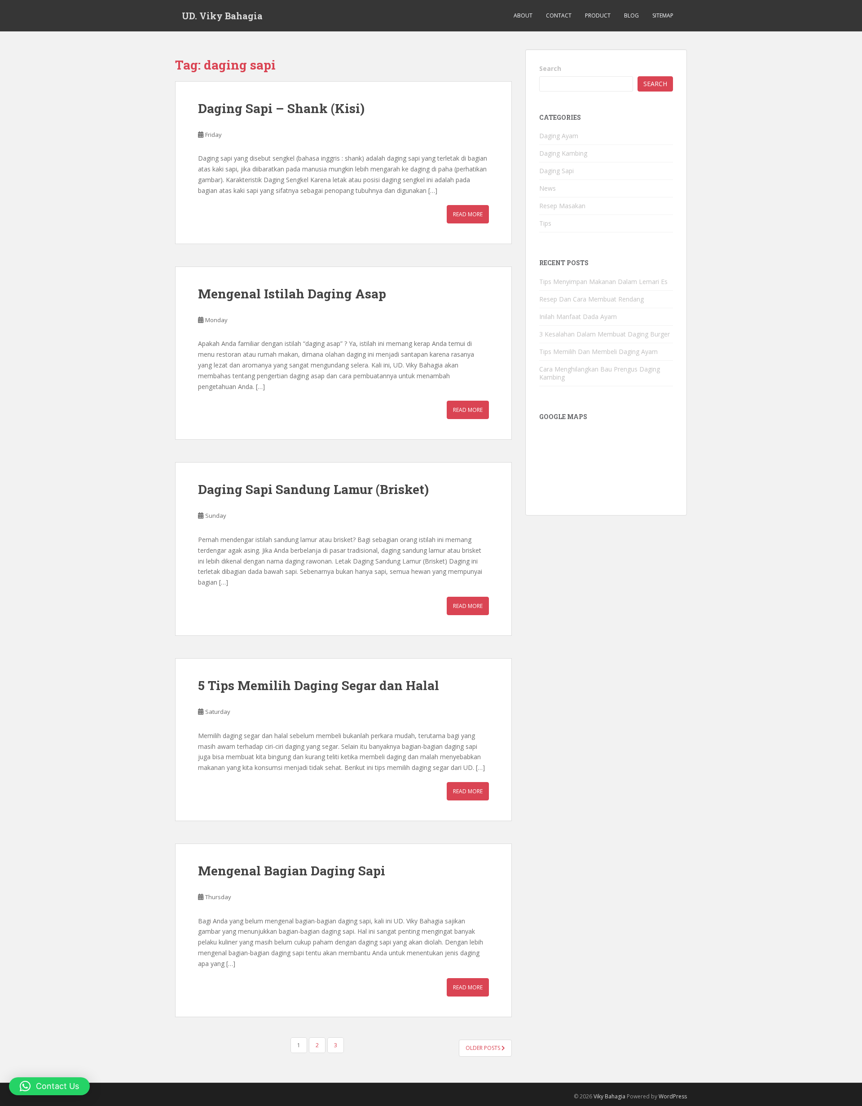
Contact (559, 15)
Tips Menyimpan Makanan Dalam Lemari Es (603, 281)
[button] (49, 1086)
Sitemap (662, 15)
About (523, 15)
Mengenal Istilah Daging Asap (292, 293)
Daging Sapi (556, 170)
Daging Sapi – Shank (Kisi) (281, 108)
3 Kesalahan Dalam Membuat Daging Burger (604, 334)
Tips (545, 223)
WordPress (673, 1096)
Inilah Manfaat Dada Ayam (578, 316)
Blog (631, 15)
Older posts (483, 1048)
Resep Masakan (562, 205)
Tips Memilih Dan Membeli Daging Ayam (598, 351)
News (547, 188)
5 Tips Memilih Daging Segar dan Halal (318, 685)
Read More (468, 214)
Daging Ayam (558, 135)
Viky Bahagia (609, 1096)
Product (598, 15)
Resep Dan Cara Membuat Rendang (591, 299)
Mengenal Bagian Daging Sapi (291, 870)
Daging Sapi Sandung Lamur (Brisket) (313, 489)
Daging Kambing (563, 153)
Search (550, 68)
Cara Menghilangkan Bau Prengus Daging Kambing (599, 373)
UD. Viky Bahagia (222, 16)
